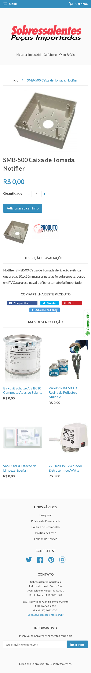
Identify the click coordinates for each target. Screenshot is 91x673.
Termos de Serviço (45, 539)
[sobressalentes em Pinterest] (51, 559)
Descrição (32, 258)
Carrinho (81, 4)
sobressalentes (61, 664)
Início (14, 80)
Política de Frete (45, 533)
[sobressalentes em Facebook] (40, 559)
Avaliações (54, 258)
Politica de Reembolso (45, 527)
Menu (12, 4)
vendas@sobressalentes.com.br (45, 614)
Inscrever (77, 644)
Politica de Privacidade (45, 521)
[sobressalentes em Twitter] (29, 559)
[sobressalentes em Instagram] (62, 559)
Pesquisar (45, 515)
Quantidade (12, 193)
